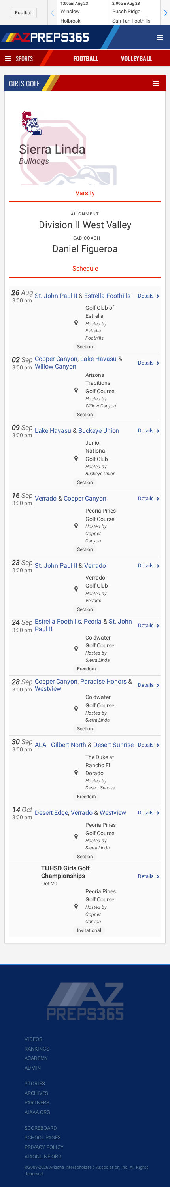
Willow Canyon (55, 366)
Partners (37, 1103)
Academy (36, 1058)
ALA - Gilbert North (60, 745)
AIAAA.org (37, 1112)
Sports (24, 58)
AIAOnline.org (43, 1157)
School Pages (43, 1138)
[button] (165, 12)
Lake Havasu (98, 359)
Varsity (85, 193)
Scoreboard (41, 1128)
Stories (35, 1084)
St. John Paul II (56, 296)
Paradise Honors (103, 681)
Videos (33, 1039)
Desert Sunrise (113, 745)
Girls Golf (24, 83)
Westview (48, 688)
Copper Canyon (56, 359)
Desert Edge (51, 812)
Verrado (46, 498)
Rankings (37, 1049)
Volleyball (136, 58)
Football (24, 12)
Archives (36, 1093)
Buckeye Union (98, 430)
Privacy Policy (44, 1147)
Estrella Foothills (107, 296)
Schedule (85, 268)
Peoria (93, 621)
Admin (33, 1068)
